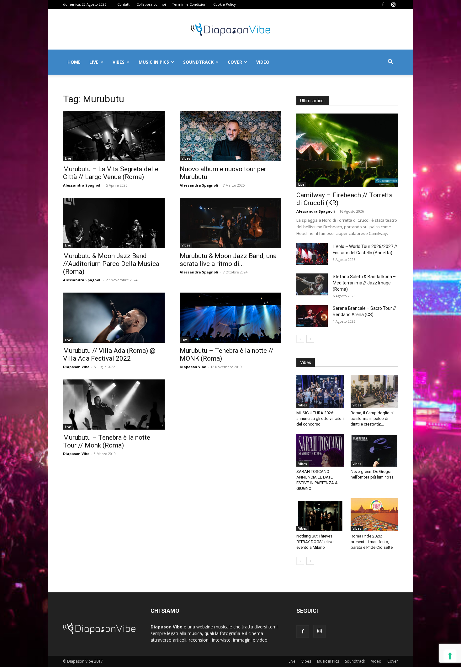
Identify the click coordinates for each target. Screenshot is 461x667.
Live (93, 62)
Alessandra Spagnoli (82, 185)
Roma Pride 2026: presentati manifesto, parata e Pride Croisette (372, 542)
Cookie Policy (224, 4)
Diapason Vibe (76, 366)
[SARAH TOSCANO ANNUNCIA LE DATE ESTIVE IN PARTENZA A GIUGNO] (320, 450)
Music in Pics (154, 62)
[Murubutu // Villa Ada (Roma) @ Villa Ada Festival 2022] (114, 318)
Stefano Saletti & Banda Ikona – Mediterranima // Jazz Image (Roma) (364, 283)
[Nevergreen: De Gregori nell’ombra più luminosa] (374, 450)
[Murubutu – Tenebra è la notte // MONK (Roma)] (230, 318)
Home (74, 62)
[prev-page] (300, 339)
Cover (235, 62)
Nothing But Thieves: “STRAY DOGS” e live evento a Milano (314, 542)
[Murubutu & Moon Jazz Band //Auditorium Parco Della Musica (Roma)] (114, 223)
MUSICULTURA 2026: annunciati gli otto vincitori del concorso (320, 418)
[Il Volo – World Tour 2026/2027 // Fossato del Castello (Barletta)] (312, 254)
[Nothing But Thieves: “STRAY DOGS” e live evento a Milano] (320, 514)
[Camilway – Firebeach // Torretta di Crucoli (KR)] (347, 150)
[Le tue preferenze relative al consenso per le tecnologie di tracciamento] (450, 656)
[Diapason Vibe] (230, 29)
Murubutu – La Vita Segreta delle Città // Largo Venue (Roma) (110, 173)
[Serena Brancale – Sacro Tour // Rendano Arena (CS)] (312, 316)
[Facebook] (383, 4)
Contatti (123, 4)
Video (262, 62)
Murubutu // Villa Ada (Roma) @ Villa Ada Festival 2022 (109, 354)
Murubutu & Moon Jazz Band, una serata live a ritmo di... (228, 259)
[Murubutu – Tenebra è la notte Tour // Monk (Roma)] (114, 404)
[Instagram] (393, 4)
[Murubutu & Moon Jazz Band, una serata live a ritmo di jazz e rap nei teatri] (230, 223)
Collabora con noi (151, 4)
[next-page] (310, 339)
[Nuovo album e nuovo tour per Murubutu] (230, 136)
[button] (390, 63)
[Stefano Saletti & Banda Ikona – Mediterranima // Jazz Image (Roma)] (312, 284)
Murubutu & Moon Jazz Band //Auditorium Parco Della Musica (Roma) (111, 263)
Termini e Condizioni (189, 4)
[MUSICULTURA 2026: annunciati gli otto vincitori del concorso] (320, 391)
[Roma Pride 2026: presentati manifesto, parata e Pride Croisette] (374, 514)
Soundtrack (198, 62)
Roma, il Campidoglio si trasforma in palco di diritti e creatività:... (372, 418)
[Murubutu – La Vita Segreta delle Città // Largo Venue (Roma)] (114, 136)
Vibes (119, 62)
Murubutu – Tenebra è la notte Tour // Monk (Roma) (106, 441)
